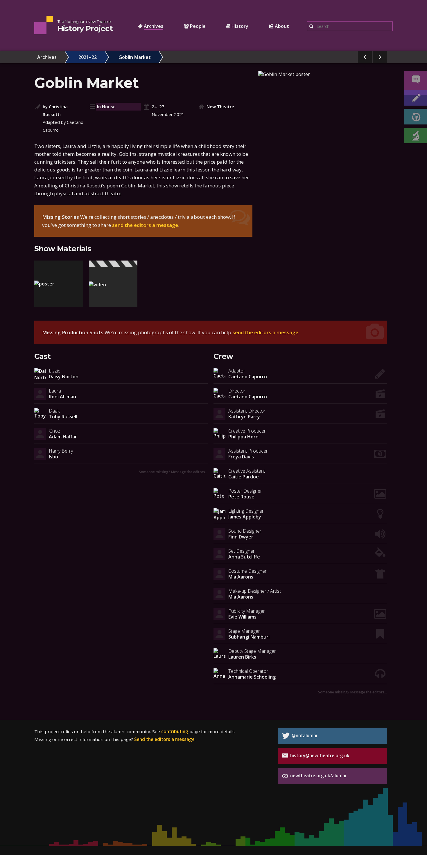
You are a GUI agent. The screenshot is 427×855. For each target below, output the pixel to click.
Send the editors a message (164, 739)
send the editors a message (145, 225)
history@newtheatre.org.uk (319, 755)
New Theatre (220, 106)
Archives (47, 57)
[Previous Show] (365, 57)
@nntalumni (303, 735)
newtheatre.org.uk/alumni (317, 775)
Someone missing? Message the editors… (173, 471)
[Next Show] (380, 57)
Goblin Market (135, 57)
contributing (174, 731)
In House (106, 106)
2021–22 (87, 57)
